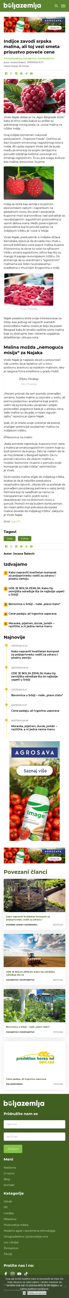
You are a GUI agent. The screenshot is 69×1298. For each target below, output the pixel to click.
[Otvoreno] (63, 6)
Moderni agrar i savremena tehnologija (29, 1230)
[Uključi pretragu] (56, 5)
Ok (24, 1293)
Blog (7, 1179)
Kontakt (9, 1185)
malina (24, 538)
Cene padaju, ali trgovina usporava (33, 613)
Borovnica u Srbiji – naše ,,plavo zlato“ (34, 604)
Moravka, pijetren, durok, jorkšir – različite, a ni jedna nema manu (31, 625)
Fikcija (8, 1254)
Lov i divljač (11, 1242)
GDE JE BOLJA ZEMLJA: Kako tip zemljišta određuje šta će (30, 973)
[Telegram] (26, 73)
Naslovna (10, 1167)
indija (10, 538)
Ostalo (8, 1201)
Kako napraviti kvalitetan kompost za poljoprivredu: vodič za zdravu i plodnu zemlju (32, 575)
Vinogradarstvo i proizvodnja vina (26, 1236)
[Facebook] (6, 73)
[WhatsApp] (21, 73)
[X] (11, 73)
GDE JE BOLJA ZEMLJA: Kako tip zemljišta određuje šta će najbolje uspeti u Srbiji (36, 591)
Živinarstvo (11, 1248)
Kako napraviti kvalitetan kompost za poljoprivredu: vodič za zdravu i (28, 918)
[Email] (31, 73)
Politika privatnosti (36, 1293)
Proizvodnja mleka (16, 1225)
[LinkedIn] (16, 73)
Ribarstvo (10, 1219)
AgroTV (16, 521)
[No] (64, 1286)
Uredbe (9, 1213)
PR (6, 1207)
